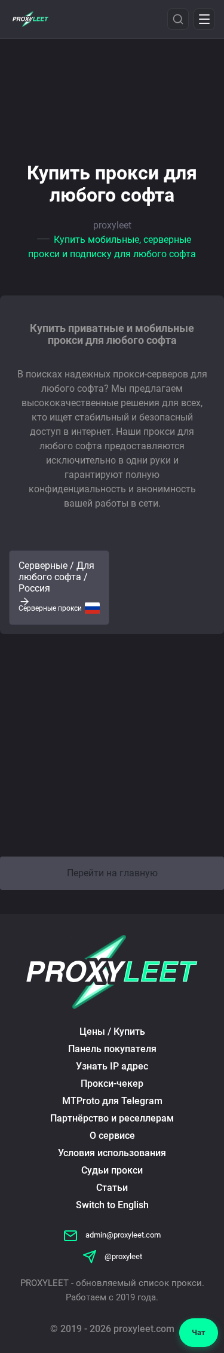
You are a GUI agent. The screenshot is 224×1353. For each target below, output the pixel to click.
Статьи (112, 1187)
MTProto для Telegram (112, 1101)
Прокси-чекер (112, 1083)
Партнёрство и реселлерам (112, 1118)
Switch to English (112, 1205)
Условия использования (112, 1153)
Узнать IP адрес (112, 1066)
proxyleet (112, 225)
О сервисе (112, 1135)
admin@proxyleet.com (122, 1234)
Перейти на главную (112, 873)
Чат (198, 1332)
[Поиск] (178, 19)
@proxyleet (122, 1256)
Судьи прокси (112, 1170)
